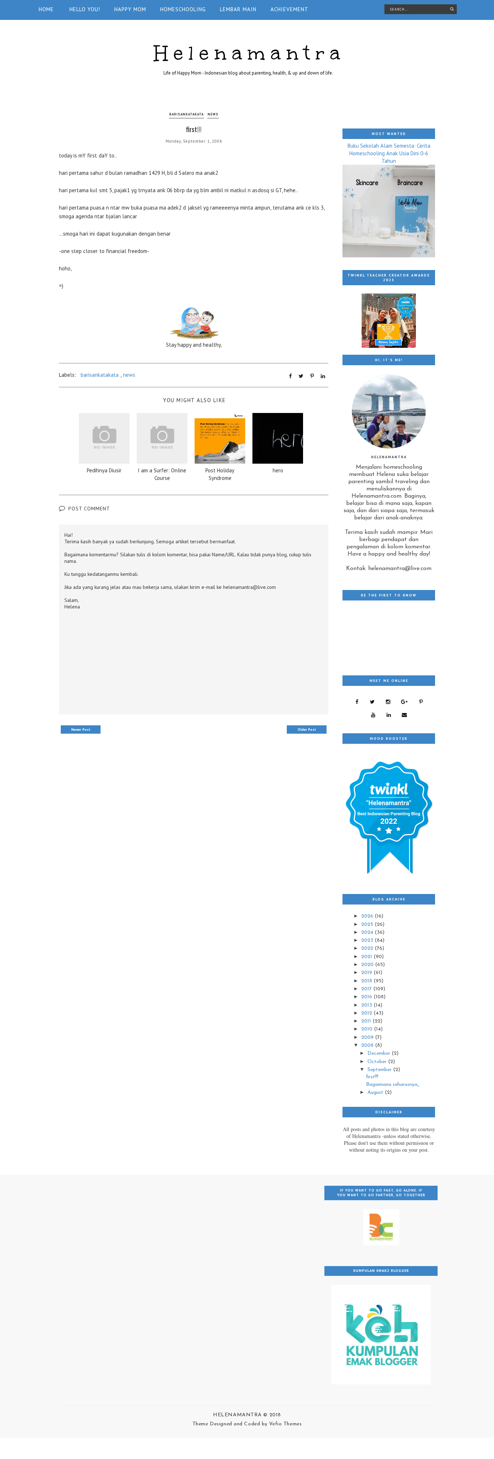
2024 (368, 932)
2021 (367, 957)
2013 (367, 1005)
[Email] (404, 714)
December (379, 1053)
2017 (367, 989)
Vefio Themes (285, 1424)
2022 (368, 948)
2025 (368, 924)
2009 (368, 1037)
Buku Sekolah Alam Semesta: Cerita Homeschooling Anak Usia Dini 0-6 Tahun (389, 153)
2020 (368, 964)
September (380, 1069)
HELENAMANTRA (238, 1415)
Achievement (289, 9)
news (213, 114)
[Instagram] (388, 701)
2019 (367, 972)
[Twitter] (372, 701)
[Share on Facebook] (290, 376)
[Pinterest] (420, 701)
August (376, 1092)
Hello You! (84, 9)
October (377, 1061)
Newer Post (80, 729)
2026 (368, 916)
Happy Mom (130, 9)
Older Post (307, 729)
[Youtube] (373, 714)
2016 (367, 997)
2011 (366, 1021)
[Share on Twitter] (301, 376)
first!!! (372, 1077)
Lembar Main (238, 9)
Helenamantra (249, 53)
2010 (367, 1029)
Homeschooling (183, 9)
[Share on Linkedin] (323, 376)
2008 (368, 1045)
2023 (368, 940)
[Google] (404, 701)
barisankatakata (186, 114)
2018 (367, 981)
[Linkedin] (388, 714)
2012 (367, 1013)
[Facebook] (356, 701)
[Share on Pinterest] (312, 376)
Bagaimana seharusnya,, (393, 1084)
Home (46, 9)
